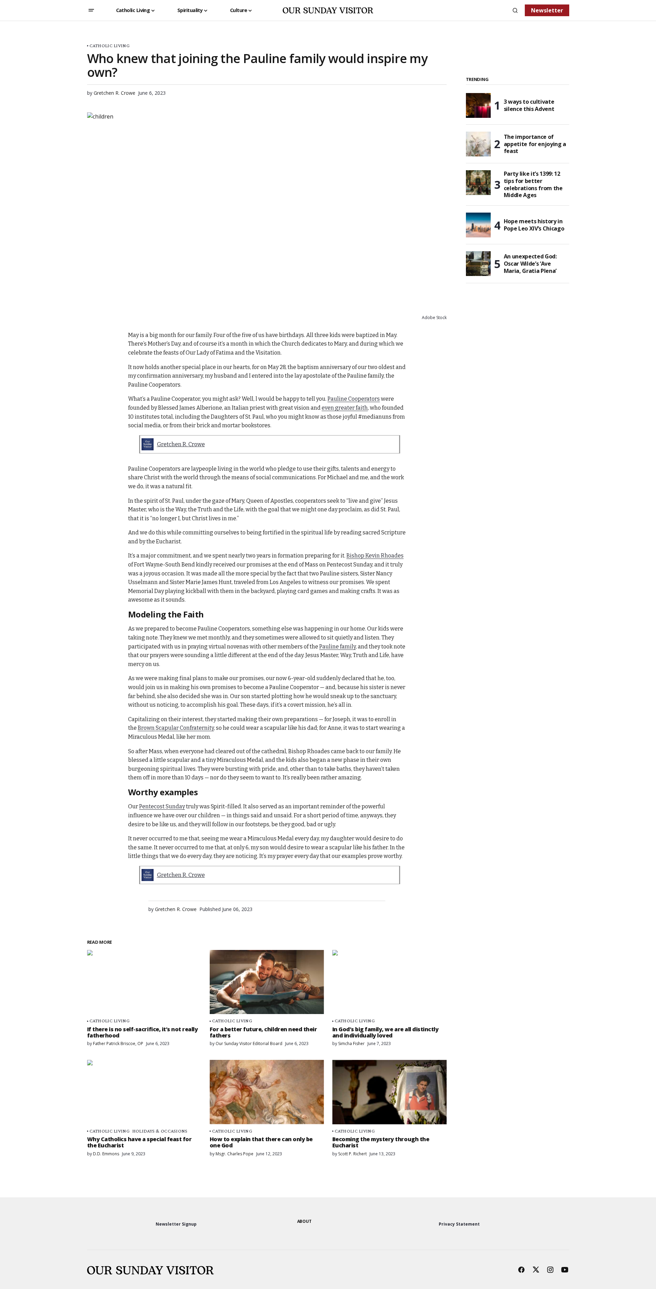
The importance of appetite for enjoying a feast (535, 144)
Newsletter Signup (176, 1224)
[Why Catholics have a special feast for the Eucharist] (144, 1092)
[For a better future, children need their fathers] (267, 982)
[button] (91, 10)
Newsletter (547, 10)
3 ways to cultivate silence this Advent (529, 105)
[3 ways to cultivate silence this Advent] (478, 105)
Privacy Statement (459, 1224)
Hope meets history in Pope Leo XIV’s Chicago (534, 224)
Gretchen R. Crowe (181, 444)
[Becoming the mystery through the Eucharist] (389, 1092)
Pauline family (337, 646)
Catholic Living (109, 45)
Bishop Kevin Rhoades (375, 555)
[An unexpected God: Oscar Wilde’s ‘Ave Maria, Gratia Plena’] (478, 263)
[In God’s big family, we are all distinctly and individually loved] (389, 982)
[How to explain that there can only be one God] (267, 1092)
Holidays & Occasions (160, 1131)
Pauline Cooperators (353, 399)
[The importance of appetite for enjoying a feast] (478, 144)
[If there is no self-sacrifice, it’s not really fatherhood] (144, 982)
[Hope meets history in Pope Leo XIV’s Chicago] (478, 225)
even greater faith (345, 408)
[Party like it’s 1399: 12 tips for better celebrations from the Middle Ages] (478, 182)
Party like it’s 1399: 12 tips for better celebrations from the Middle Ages (533, 184)
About (304, 1221)
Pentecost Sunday (162, 806)
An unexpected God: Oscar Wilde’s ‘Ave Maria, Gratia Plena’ (530, 264)
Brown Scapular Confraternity (176, 728)
